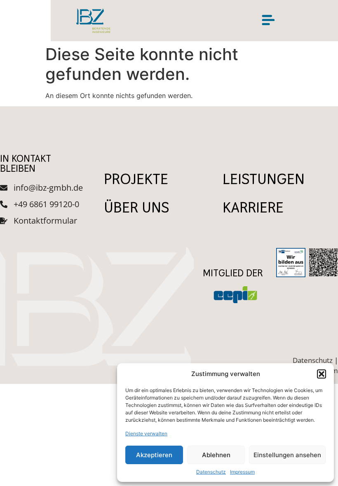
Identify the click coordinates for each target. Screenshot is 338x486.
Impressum (242, 472)
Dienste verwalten (146, 433)
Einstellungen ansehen (287, 455)
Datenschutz (211, 472)
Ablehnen (216, 455)
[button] (321, 374)
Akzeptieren (154, 455)
